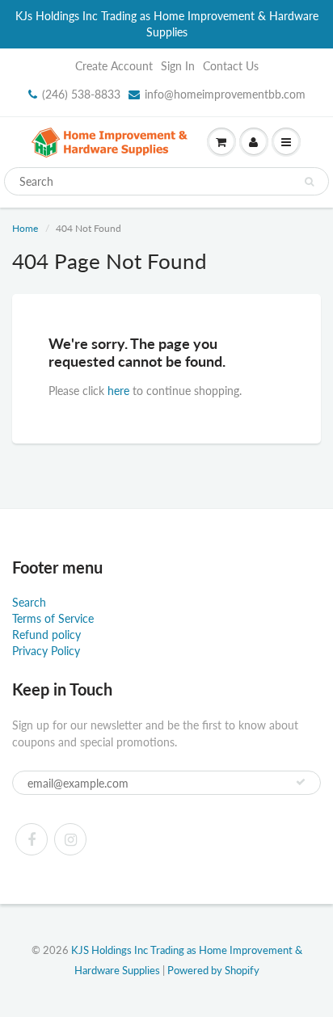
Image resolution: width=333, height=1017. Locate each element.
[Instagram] (70, 839)
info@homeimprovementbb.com (225, 94)
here (118, 390)
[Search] (309, 182)
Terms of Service (53, 618)
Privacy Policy (46, 651)
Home (25, 228)
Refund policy (46, 634)
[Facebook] (31, 839)
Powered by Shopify (213, 970)
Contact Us (231, 66)
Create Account (114, 66)
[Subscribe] (300, 782)
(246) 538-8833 (81, 94)
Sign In (178, 66)
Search (29, 602)
